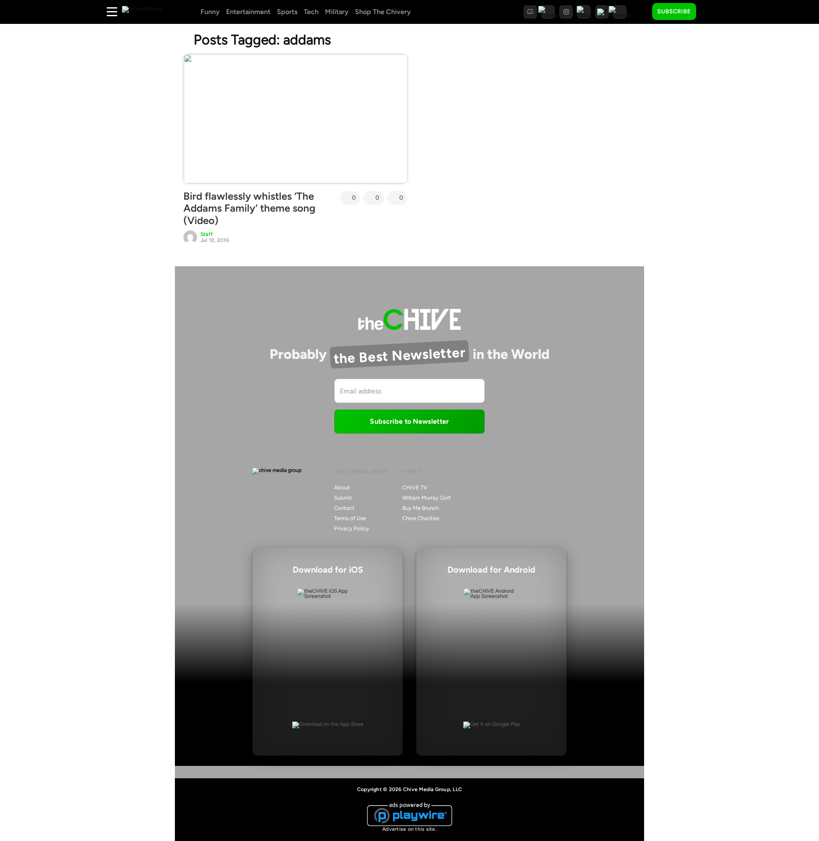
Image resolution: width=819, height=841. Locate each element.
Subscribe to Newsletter (409, 421)
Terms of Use (350, 518)
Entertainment (248, 12)
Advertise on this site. (409, 829)
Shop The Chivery (383, 12)
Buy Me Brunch (420, 508)
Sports (287, 12)
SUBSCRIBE (674, 11)
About (342, 487)
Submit (343, 498)
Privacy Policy (351, 528)
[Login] (710, 11)
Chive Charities (420, 518)
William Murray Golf (426, 498)
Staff (206, 234)
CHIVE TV (414, 487)
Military (337, 12)
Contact (344, 508)
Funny (210, 12)
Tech (311, 12)
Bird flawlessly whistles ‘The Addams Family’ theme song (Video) (249, 208)
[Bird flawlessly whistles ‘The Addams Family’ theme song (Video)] (295, 118)
